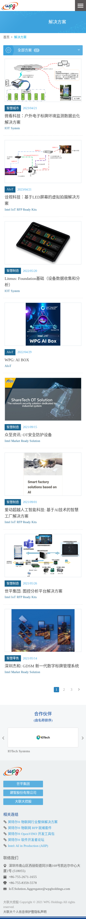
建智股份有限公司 (23, 792)
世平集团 (23, 784)
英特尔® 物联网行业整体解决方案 (33, 822)
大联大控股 (23, 801)
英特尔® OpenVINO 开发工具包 (31, 834)
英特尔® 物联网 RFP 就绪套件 (30, 828)
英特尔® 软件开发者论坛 (26, 840)
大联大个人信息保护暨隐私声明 (25, 911)
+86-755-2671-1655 (23, 877)
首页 (6, 37)
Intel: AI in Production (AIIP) (28, 846)
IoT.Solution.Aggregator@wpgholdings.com (39, 889)
